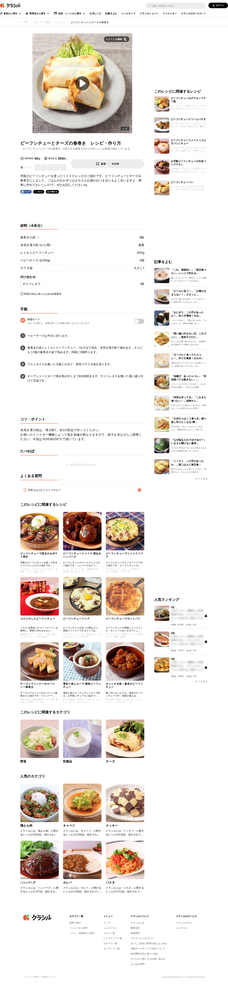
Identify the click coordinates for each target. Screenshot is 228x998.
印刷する (54, 192)
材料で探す (75, 922)
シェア (27, 192)
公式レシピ (95, 13)
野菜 (23, 761)
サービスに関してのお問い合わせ (148, 958)
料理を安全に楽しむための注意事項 (42, 293)
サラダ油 (26, 268)
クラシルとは (137, 922)
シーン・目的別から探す (82, 933)
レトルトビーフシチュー (37, 252)
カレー (67, 882)
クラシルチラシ (184, 922)
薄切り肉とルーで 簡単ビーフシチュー (82, 685)
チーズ (110, 761)
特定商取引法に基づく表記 (144, 953)
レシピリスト (110, 927)
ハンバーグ (28, 882)
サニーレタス (31, 284)
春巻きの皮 (27, 237)
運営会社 (135, 927)
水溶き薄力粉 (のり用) (35, 245)
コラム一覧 (109, 933)
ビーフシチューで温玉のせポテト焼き (39, 555)
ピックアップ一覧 (112, 938)
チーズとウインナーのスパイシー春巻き (37, 685)
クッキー (112, 825)
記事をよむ (111, 13)
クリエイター (170, 13)
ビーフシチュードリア (76, 618)
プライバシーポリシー (142, 938)
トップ (106, 922)
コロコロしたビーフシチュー (37, 618)
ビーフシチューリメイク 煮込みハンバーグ (82, 555)
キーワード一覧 (111, 948)
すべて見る (201, 479)
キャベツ (69, 825)
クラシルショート (149, 13)
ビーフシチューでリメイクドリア (124, 555)
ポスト (40, 192)
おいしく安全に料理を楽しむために (149, 943)
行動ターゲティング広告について (148, 948)
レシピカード (128, 13)
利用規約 (135, 933)
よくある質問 (137, 964)
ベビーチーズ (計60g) (35, 260)
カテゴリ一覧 (110, 943)
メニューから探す (78, 927)
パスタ (110, 882)
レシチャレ (182, 927)
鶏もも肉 (26, 825)
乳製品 (67, 761)
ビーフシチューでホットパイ (123, 618)
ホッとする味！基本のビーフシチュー (124, 685)
